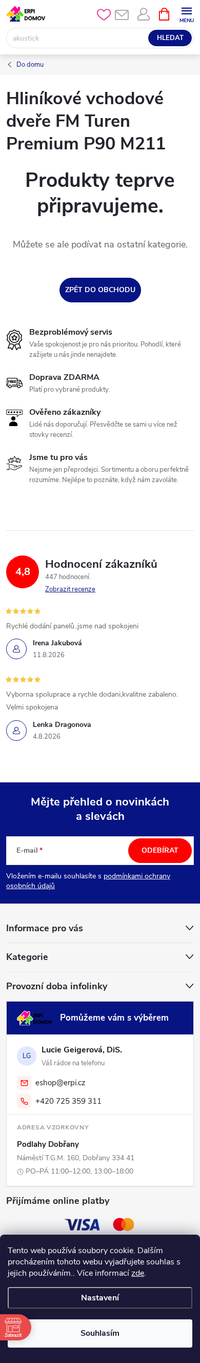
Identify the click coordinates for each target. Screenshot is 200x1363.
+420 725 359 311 (68, 1101)
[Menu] (186, 13)
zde (137, 1273)
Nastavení (100, 1297)
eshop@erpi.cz (60, 1083)
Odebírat (160, 850)
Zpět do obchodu (100, 290)
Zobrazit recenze (70, 589)
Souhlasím (100, 1333)
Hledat (170, 38)
